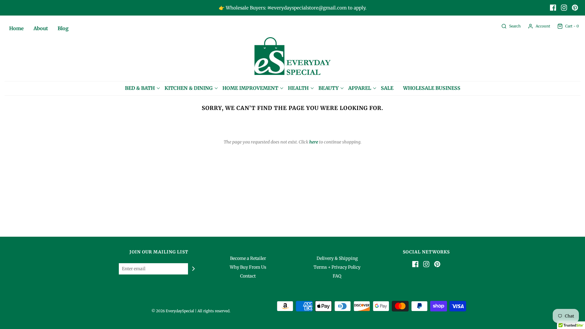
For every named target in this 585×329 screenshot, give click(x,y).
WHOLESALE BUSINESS (431, 88)
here (313, 142)
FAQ (337, 276)
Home (16, 28)
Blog (63, 28)
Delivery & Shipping (337, 258)
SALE (387, 88)
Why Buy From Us (248, 267)
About (41, 28)
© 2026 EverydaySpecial (172, 311)
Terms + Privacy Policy (337, 267)
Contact (248, 276)
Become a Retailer (248, 258)
